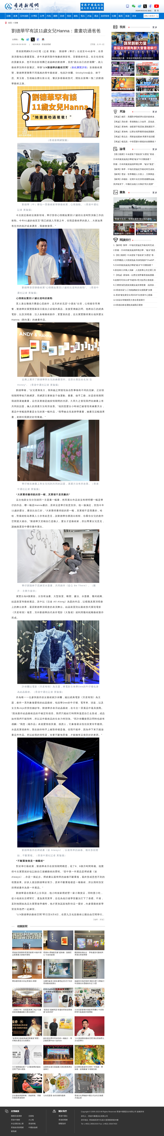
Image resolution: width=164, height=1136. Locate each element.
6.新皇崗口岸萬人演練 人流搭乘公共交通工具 (134, 270)
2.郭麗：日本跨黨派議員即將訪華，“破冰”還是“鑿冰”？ (138, 250)
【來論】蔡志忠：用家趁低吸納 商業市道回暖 (134, 137)
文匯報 (31, 1116)
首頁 (10, 23)
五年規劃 (24, 16)
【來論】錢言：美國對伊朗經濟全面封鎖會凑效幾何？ (137, 117)
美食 (134, 16)
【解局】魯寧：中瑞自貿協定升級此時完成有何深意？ (137, 169)
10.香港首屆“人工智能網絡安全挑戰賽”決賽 (132, 290)
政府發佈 (105, 16)
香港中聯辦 (15, 1120)
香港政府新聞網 (17, 1127)
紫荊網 (13, 1131)
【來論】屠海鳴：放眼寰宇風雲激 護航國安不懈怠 (136, 127)
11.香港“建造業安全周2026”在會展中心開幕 (132, 295)
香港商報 (32, 1124)
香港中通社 (63, 1116)
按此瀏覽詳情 (79, 67)
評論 (89, 16)
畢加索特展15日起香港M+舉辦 (24, 981)
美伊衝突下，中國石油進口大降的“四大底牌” (133, 184)
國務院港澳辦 (16, 1116)
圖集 (76, 16)
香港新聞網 (63, 1120)
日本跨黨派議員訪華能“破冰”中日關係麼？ (132, 159)
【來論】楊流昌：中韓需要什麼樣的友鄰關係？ (134, 142)
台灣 (42, 16)
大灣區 (34, 16)
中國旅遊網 (32, 1127)
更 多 (154, 27)
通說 (96, 16)
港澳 (15, 16)
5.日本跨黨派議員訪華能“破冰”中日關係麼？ (133, 265)
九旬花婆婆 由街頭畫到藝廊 (54, 1095)
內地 (49, 16)
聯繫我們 (62, 1124)
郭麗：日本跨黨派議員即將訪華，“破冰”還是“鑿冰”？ (137, 164)
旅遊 (127, 16)
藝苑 (121, 16)
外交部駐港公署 (17, 1124)
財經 (62, 16)
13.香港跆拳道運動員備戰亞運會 (128, 305)
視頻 (69, 16)
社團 (114, 16)
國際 (55, 16)
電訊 (83, 16)
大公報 (31, 1120)
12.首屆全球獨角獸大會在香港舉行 (129, 300)
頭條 (9, 16)
